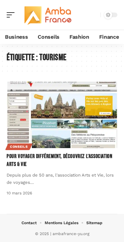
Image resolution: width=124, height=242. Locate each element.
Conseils (19, 146)
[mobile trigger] (12, 15)
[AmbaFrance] (47, 15)
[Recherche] (94, 15)
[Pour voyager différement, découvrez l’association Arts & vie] (62, 115)
